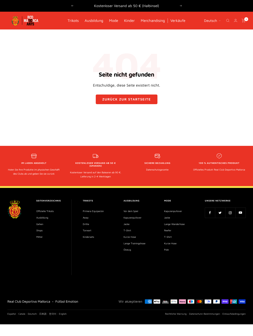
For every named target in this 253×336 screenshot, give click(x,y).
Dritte (86, 224)
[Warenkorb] (244, 20)
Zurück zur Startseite (126, 99)
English (62, 313)
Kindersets (88, 236)
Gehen (39, 224)
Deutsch (210, 20)
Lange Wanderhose (174, 224)
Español (11, 313)
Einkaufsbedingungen (234, 313)
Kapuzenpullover (133, 217)
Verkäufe (177, 20)
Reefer (167, 230)
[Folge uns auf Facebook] (210, 213)
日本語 (42, 313)
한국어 (52, 313)
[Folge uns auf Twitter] (220, 213)
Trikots (73, 20)
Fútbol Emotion (66, 301)
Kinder (129, 20)
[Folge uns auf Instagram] (230, 213)
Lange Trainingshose (134, 243)
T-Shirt (127, 230)
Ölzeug (127, 249)
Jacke (126, 224)
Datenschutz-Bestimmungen (204, 313)
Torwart (87, 230)
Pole (166, 249)
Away (86, 217)
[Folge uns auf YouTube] (240, 213)
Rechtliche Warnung (176, 313)
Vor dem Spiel (131, 211)
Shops (39, 230)
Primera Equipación (93, 211)
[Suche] (227, 20)
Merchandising (153, 20)
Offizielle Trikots (45, 211)
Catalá (21, 313)
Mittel (39, 236)
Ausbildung (94, 20)
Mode (113, 20)
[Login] (235, 20)
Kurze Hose (130, 236)
